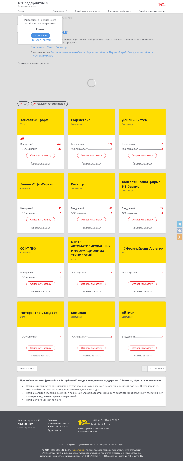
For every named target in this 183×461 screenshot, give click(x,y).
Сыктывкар (37, 47)
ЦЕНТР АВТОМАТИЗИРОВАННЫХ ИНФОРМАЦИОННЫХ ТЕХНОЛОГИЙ (90, 248)
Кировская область (97, 52)
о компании (78, 450)
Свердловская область (140, 52)
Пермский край (117, 52)
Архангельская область (72, 52)
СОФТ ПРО (28, 248)
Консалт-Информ (34, 120)
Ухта (49, 47)
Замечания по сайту (57, 426)
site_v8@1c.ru (103, 424)
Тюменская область (42, 55)
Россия (54, 52)
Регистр (77, 184)
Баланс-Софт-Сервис (36, 184)
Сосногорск (62, 47)
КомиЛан (78, 313)
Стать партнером (26, 427)
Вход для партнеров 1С (28, 420)
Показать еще (27, 368)
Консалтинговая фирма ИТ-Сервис (141, 184)
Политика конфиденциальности (58, 422)
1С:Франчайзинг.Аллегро (142, 248)
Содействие (80, 120)
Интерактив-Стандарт (38, 313)
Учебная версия (25, 423)
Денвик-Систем (135, 120)
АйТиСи (128, 313)
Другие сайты (54, 430)
